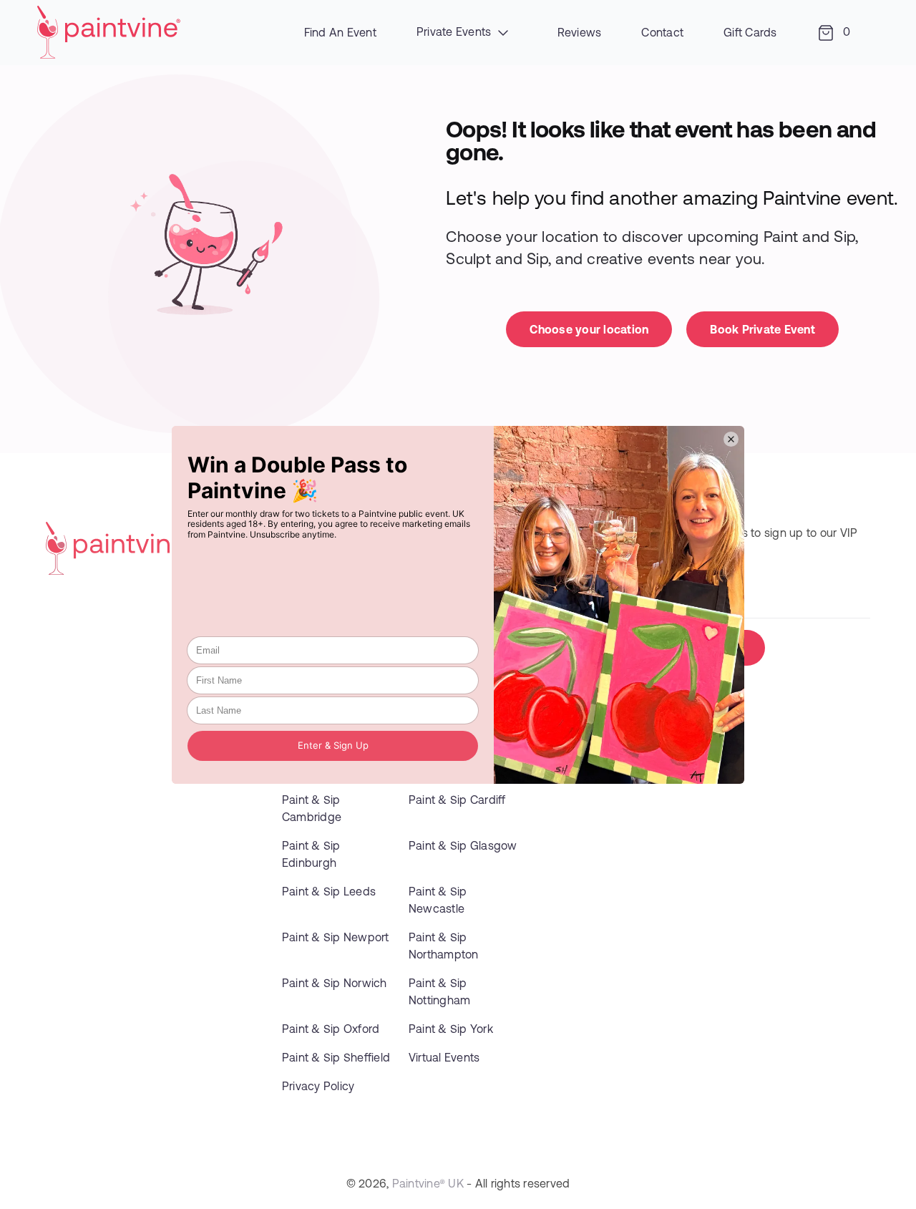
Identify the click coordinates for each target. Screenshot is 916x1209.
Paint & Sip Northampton (444, 945)
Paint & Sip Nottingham (440, 991)
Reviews (579, 32)
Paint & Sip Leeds (329, 891)
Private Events (455, 31)
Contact (662, 32)
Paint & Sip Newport (335, 936)
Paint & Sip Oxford (331, 1028)
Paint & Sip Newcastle (438, 899)
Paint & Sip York (451, 1028)
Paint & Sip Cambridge (311, 807)
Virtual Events (444, 1057)
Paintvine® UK (428, 1183)
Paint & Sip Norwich (334, 982)
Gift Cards (750, 32)
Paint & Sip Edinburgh (311, 853)
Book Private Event (762, 329)
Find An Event (340, 32)
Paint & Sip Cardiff (457, 799)
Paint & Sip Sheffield (336, 1057)
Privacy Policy (318, 1085)
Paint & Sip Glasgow (463, 845)
